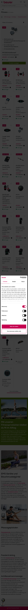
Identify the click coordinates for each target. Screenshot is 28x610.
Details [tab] (14, 281)
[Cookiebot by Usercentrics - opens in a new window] (20, 277)
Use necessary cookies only (14, 331)
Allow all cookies (14, 326)
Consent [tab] (5, 281)
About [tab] (23, 281)
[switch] (24, 311)
